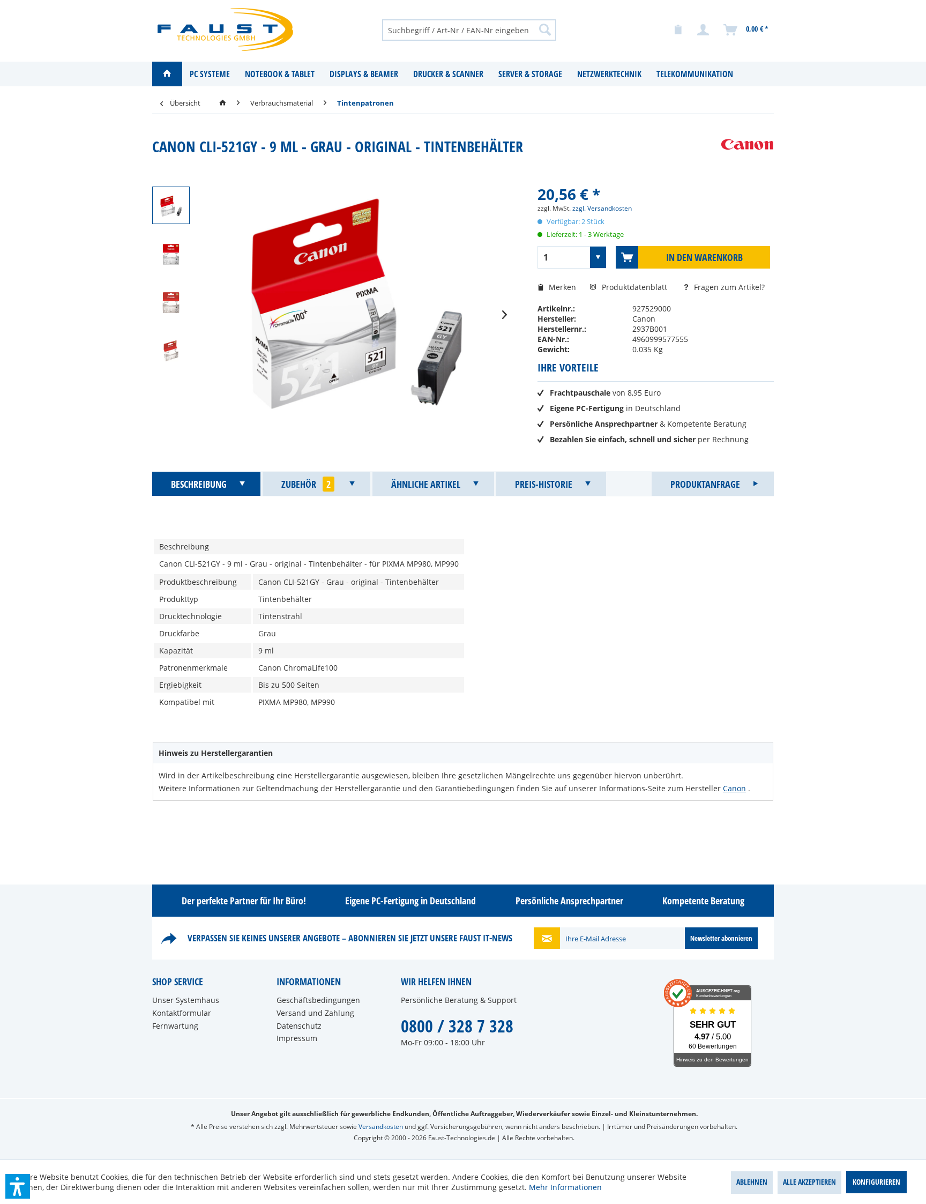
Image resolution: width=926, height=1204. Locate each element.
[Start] (223, 103)
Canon (734, 788)
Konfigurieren (876, 1182)
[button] (17, 1186)
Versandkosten (381, 1126)
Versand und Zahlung (315, 1013)
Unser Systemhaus (185, 1000)
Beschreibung (199, 484)
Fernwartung (175, 1026)
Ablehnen (751, 1182)
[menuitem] (469, 29)
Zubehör (306, 484)
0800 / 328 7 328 (457, 1025)
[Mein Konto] (703, 30)
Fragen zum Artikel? (728, 287)
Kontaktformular (181, 1013)
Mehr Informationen (565, 1187)
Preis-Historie (543, 484)
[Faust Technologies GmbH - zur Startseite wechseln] (225, 29)
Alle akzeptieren (809, 1182)
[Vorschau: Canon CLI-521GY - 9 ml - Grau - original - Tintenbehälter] (171, 205)
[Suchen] (545, 29)
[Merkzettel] (678, 30)
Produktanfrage (705, 484)
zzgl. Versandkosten (602, 208)
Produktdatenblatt (635, 287)
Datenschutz (299, 1026)
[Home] (167, 74)
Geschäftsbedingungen (318, 1000)
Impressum (297, 1038)
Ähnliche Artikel (425, 484)
